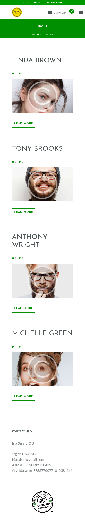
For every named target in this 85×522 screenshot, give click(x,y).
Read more (23, 123)
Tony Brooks (37, 149)
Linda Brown (36, 60)
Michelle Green (42, 333)
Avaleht (36, 34)
